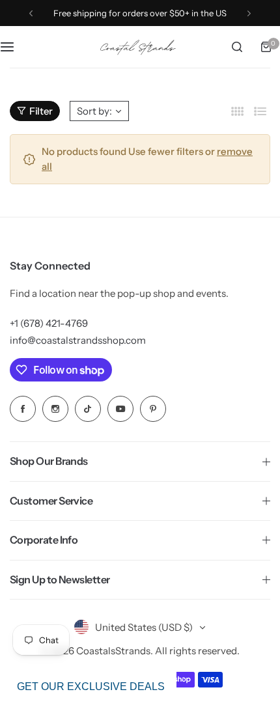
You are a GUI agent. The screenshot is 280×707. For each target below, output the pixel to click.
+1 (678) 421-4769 (49, 323)
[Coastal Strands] (140, 47)
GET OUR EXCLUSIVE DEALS (91, 686)
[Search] (237, 47)
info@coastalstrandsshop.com (78, 340)
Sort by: (94, 111)
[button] (31, 13)
